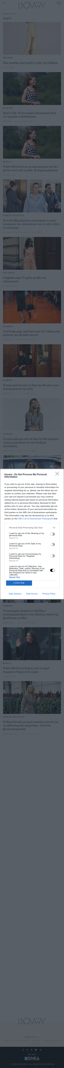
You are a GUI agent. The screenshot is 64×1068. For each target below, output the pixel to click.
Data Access (32, 593)
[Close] (58, 474)
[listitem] (32, 527)
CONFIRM (19, 583)
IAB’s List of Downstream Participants (35, 518)
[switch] (52, 534)
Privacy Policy (48, 593)
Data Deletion (15, 593)
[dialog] (32, 534)
